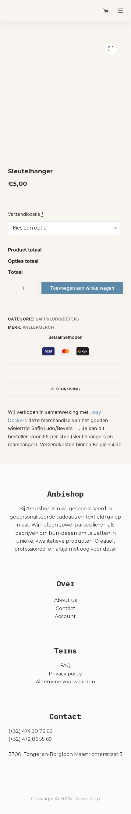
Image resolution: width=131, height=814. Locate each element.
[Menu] (120, 10)
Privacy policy (65, 674)
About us (65, 600)
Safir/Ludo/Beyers (57, 319)
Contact (65, 608)
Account (65, 616)
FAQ (65, 665)
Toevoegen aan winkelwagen (82, 288)
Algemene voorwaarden (65, 682)
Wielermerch (38, 327)
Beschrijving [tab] (65, 389)
